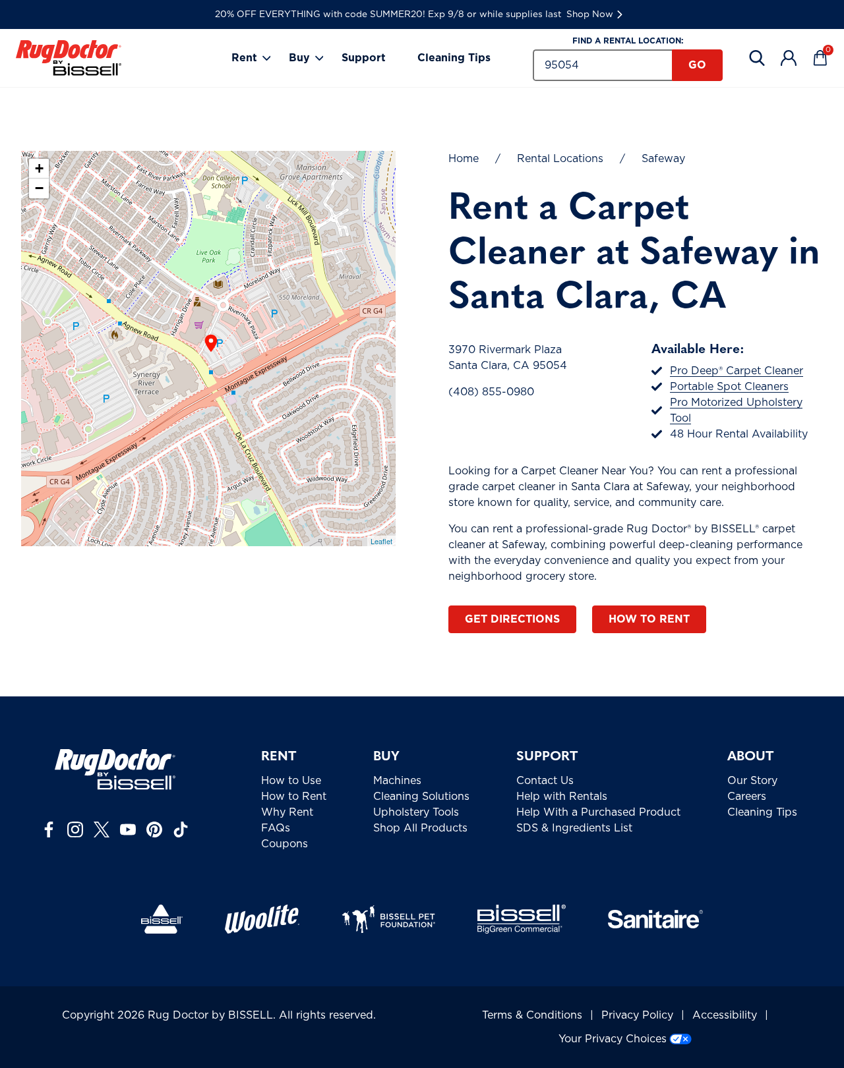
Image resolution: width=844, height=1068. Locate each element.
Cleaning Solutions (421, 796)
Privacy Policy (637, 1015)
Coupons (284, 844)
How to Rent (649, 619)
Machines (397, 780)
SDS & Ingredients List (574, 828)
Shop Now (589, 14)
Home (463, 159)
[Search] (757, 58)
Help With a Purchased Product (598, 812)
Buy (299, 58)
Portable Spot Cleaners (729, 386)
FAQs (275, 828)
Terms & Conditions (532, 1015)
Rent (244, 58)
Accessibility (724, 1015)
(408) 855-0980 (491, 392)
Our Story (752, 780)
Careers (746, 796)
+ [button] (39, 168)
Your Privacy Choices (612, 1039)
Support (364, 58)
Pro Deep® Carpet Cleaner (736, 371)
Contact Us (545, 780)
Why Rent (287, 812)
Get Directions (512, 619)
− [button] (39, 188)
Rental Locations (560, 159)
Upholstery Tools (416, 812)
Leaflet (381, 541)
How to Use (291, 780)
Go (697, 65)
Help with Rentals (561, 796)
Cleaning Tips (454, 58)
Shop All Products (420, 828)
